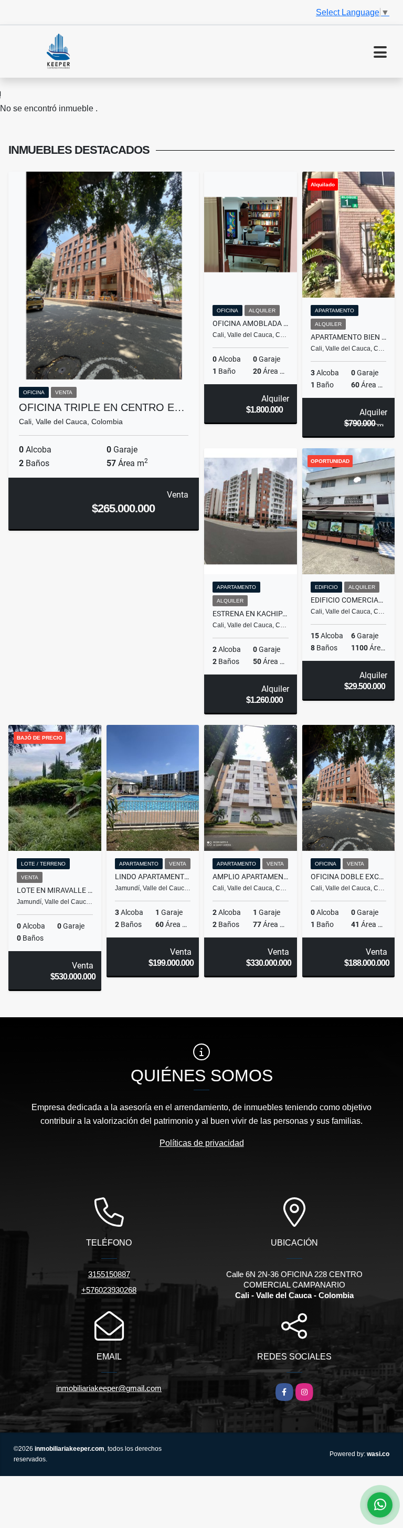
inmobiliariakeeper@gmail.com (109, 1388)
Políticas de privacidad (202, 1143)
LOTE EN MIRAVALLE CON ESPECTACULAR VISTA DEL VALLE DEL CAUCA (55, 890)
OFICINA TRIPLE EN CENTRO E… (102, 407)
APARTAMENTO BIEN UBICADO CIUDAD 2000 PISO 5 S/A (349, 337)
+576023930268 (108, 1289)
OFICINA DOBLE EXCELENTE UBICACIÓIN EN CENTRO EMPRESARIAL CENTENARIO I (349, 876)
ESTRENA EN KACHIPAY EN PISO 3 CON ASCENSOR (251, 613)
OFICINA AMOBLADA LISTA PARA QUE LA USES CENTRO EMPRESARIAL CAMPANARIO (251, 323)
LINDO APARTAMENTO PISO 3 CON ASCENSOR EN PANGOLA (153, 876)
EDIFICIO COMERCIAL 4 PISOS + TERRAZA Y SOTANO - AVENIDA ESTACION (349, 600)
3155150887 (109, 1274)
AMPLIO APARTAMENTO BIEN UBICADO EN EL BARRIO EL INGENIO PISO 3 (251, 876)
